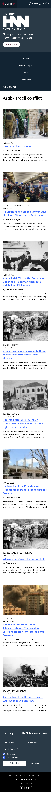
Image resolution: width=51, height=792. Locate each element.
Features (25, 58)
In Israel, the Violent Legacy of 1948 (24, 558)
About (25, 72)
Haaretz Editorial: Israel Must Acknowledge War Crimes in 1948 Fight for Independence (23, 423)
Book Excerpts (25, 65)
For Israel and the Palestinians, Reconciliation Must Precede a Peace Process (25, 490)
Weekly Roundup (14, 757)
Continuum (11, 754)
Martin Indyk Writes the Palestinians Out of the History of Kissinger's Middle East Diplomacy (25, 282)
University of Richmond (39, 5)
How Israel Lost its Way (17, 146)
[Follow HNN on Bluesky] (14, 87)
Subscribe (11, 44)
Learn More (34, 763)
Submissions (25, 79)
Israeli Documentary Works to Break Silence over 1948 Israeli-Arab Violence (24, 354)
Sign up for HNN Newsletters (25, 779)
